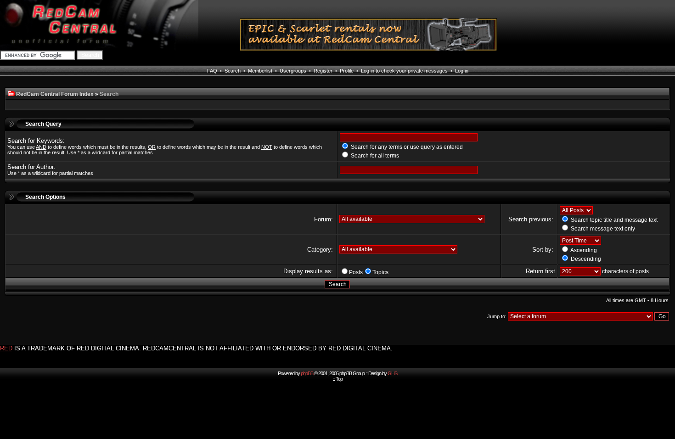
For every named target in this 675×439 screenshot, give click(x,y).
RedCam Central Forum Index (55, 94)
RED (6, 348)
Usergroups (293, 70)
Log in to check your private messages (404, 70)
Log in (461, 70)
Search (233, 70)
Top (339, 379)
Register (323, 70)
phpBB (307, 373)
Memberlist (260, 70)
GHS (392, 373)
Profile (347, 70)
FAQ (212, 70)
